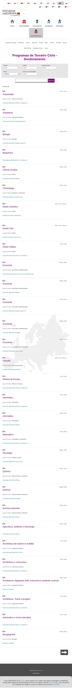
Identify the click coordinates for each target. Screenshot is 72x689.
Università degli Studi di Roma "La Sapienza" (15, 103)
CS (17, 3)
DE (23, 3)
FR (36, 3)
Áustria (28, 42)
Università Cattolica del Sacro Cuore (13, 197)
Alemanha (21, 42)
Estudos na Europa (11, 42)
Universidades (24, 26)
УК (54, 6)
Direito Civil (8, 228)
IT (49, 3)
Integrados (49, 26)
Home (12, 26)
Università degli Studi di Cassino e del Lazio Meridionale (18, 274)
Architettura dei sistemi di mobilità (18, 543)
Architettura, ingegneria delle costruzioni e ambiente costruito (31, 580)
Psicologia (7, 453)
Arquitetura (8, 112)
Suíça (46, 48)
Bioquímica (8, 153)
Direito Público (9, 247)
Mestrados (59, 26)
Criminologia (8, 188)
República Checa (38, 48)
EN (10, 3)
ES (30, 3)
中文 (68, 6)
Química (6, 471)
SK (41, 6)
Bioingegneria (9, 634)
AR (61, 6)
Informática (8, 397)
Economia (7, 265)
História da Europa (11, 379)
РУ (68, 3)
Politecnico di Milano (8, 589)
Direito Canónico (10, 206)
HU (43, 3)
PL (55, 3)
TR (48, 6)
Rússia (65, 42)
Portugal (58, 42)
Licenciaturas (37, 26)
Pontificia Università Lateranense (12, 215)
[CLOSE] (56, 684)
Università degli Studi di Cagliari (11, 332)
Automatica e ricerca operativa (17, 617)
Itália (46, 42)
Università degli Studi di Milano (11, 178)
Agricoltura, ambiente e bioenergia (18, 526)
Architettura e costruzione (14, 562)
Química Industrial (11, 508)
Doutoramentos (36, 36)
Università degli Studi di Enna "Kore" (13, 552)
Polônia (52, 42)
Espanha (34, 42)
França (41, 42)
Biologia (6, 134)
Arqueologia (8, 94)
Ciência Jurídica (10, 170)
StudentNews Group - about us (36, 670)
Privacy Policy (53, 682)
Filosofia (6, 361)
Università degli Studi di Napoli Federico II (14, 121)
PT (61, 3)
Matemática (8, 434)
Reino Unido (27, 48)
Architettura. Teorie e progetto (16, 599)
